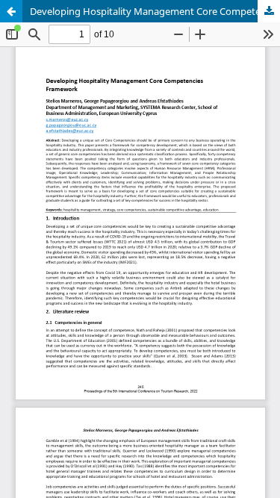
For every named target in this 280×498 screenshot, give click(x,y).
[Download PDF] (269, 11)
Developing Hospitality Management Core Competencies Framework (155, 11)
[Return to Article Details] (11, 11)
